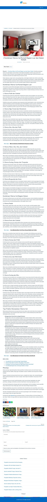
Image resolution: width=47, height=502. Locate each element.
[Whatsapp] (12, 402)
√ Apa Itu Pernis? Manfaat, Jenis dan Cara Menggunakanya (37, 417)
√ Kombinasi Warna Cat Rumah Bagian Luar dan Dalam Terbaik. (20, 71)
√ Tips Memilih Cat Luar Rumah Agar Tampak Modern (16, 361)
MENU (42, 7)
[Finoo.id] (23, 2)
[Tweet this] (6, 402)
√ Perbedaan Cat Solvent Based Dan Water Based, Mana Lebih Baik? (19, 364)
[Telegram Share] (10, 402)
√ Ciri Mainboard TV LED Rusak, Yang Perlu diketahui (9, 417)
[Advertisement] (23, 18)
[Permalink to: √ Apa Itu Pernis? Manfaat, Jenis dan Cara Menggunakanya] (37, 411)
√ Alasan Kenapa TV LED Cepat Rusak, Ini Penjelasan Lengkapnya (23, 417)
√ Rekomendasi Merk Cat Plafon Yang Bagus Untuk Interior (17, 362)
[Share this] (4, 402)
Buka (11, 66)
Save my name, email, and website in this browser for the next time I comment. (19, 448)
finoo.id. (21, 499)
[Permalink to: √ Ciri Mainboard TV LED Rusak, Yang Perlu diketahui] (9, 411)
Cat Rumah (8, 421)
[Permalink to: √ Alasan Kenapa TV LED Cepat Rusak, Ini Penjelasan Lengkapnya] (23, 411)
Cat (14, 421)
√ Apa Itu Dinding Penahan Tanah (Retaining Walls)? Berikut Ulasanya (11, 425)
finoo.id (12, 395)
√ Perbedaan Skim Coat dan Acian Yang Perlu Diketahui (35, 425)
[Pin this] (8, 402)
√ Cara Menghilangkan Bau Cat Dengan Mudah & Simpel (16, 365)
